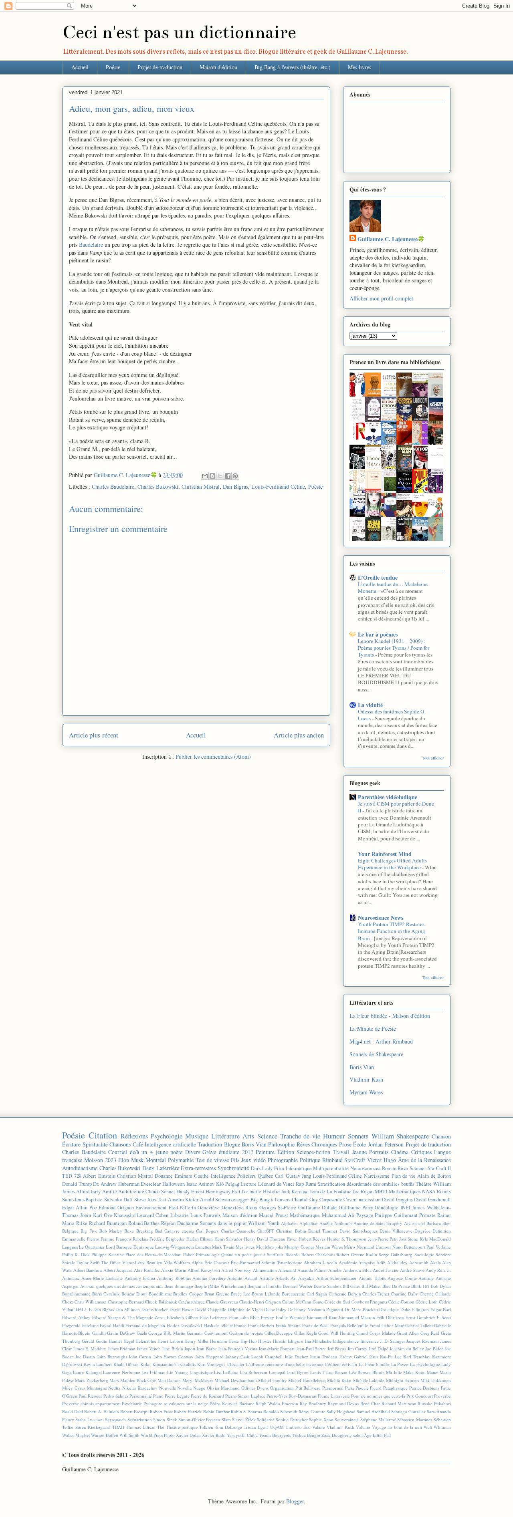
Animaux (70, 1278)
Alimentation (265, 1270)
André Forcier (386, 1270)
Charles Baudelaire (113, 486)
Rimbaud (332, 1160)
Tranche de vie (300, 1135)
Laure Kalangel (87, 1372)
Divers (192, 1152)
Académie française (357, 1262)
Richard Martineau (399, 1403)
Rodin (371, 1254)
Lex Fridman (153, 1372)
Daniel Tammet (322, 1231)
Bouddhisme (160, 1294)
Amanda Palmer (312, 1270)
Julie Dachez (296, 1357)
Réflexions (134, 1135)
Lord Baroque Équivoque (129, 1247)
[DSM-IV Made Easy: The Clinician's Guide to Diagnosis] (406, 443)
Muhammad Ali (338, 1215)
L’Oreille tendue (378, 577)
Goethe (201, 1176)
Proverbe (442, 1396)
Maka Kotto (414, 1372)
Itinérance (369, 1341)
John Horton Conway (173, 1357)
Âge (368, 1435)
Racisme (246, 1403)
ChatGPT (265, 1231)
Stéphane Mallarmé (378, 1419)
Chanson (441, 1136)
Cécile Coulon (401, 1302)
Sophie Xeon (321, 1419)
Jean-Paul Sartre (311, 1349)
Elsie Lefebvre (213, 1317)
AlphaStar (308, 1223)
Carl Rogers (207, 1231)
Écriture (71, 1144)
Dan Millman (127, 1309)
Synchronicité (233, 1168)
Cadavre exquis (179, 1231)
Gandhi (99, 1333)
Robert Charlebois (318, 1254)
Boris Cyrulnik (106, 1294)
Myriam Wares (366, 1092)
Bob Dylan (441, 1286)
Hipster (264, 1341)
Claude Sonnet (160, 1191)
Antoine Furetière (209, 1278)
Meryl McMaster (197, 1380)
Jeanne (359, 1152)
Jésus (373, 1357)
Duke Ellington (414, 1309)
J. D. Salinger (392, 1341)
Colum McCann (296, 1302)
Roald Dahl (72, 1411)
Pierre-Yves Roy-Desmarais (292, 1396)
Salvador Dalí (118, 1199)
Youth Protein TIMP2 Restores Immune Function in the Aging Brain (391, 931)
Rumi (311, 1184)
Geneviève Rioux (239, 1207)
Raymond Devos (343, 1403)
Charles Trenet (375, 1294)
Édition (285, 1152)
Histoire (271, 1191)
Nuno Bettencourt (408, 1247)
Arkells (282, 1278)
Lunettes (203, 1247)
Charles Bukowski (157, 486)
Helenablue (145, 1341)
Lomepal (277, 1372)
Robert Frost (161, 1411)
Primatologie (208, 1254)
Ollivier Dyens (255, 1388)
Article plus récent (93, 734)
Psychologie (166, 1135)
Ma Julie (394, 1372)
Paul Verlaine (438, 1247)
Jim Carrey (357, 1349)
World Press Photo (158, 1435)
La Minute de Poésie (372, 1028)
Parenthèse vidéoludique (387, 797)
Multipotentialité (331, 1168)
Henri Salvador (228, 1239)
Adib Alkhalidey (392, 1262)
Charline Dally (404, 1294)
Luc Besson (336, 1372)
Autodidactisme (79, 1168)
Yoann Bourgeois (275, 1435)
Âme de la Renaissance (424, 1160)
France (240, 1325)
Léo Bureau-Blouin (367, 1372)
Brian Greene (216, 1294)
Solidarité (266, 1419)
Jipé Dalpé (378, 1349)
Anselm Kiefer (183, 1199)
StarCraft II (439, 1168)
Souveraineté (347, 1419)
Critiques (421, 1152)
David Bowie (182, 1309)
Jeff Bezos (336, 1349)
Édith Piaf (382, 1435)
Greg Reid (430, 1333)
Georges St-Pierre (277, 1207)
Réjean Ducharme (179, 1223)
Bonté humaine (76, 1294)
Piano (158, 1396)
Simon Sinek (165, 1419)
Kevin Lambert (98, 1364)
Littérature (225, 1135)
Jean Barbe (206, 1349)
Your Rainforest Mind (385, 854)
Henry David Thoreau (264, 1239)
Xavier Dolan (188, 1435)
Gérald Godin (94, 1341)
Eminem (183, 1176)
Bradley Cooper (188, 1294)
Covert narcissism (362, 1199)
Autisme (426, 1278)
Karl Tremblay (416, 1357)
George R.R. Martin (166, 1333)
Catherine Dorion (345, 1294)
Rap (300, 1184)
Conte (318, 1302)
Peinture (265, 1152)
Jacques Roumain (422, 1341)
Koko (145, 1364)
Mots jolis (274, 1247)
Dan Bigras (235, 486)
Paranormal (332, 1388)
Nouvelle (167, 1388)
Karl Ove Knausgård (114, 1215)
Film (279, 1168)
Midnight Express (402, 1380)
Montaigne (97, 1388)
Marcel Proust (273, 1215)
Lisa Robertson (253, 1372)
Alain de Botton (434, 1176)
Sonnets (358, 1135)
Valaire (318, 1427)
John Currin (140, 1357)
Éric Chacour (216, 1262)
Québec (265, 1176)
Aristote (266, 1278)
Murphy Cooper (299, 1247)
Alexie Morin (173, 1270)
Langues (70, 1247)
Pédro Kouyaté (224, 1403)
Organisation (282, 1388)
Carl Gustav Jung (293, 1176)
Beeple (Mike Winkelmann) (220, 1286)
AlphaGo (289, 1223)
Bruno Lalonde (266, 1294)
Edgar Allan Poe (79, 1207)
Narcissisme (377, 1176)
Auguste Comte (402, 1278)
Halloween (173, 1184)
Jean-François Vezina (237, 1349)
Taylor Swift (88, 1262)
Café (138, 1144)
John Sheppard (209, 1357)
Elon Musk (130, 1160)
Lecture (248, 1184)
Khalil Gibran (126, 1364)
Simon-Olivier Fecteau (199, 1419)
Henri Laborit (170, 1341)
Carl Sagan (317, 1294)
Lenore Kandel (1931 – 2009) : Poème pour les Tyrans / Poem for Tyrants (393, 648)
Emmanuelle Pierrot (80, 1239)
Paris (349, 1388)
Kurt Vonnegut (211, 1364)
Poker (188, 1254)
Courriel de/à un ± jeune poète (145, 1152)
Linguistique (201, 1372)
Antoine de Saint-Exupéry (378, 1223)
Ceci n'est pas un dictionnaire (179, 32)
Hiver (292, 1239)
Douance (164, 1176)
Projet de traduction (159, 67)
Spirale (68, 1262)
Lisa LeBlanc (226, 1372)
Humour (334, 1135)
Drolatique (389, 1309)
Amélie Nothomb (335, 1223)
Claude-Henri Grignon (260, 1302)
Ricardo (292, 1254)
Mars (114, 1380)
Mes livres (359, 67)
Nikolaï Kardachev (140, 1388)
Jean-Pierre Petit (383, 1239)
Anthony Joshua (140, 1278)
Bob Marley (110, 1231)
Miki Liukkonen (435, 1380)
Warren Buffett (104, 1435)
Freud (375, 1325)
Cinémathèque (191, 1302)
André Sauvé (412, 1270)
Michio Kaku (339, 1380)
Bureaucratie (293, 1294)
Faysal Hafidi (112, 1325)
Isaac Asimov (200, 1184)
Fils (235, 1160)
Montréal (155, 1160)
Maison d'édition (218, 67)
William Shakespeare (400, 1135)
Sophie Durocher (291, 1419)
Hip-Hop (248, 1341)
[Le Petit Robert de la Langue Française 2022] (359, 438)
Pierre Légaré (177, 1396)
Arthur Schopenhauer (336, 1278)
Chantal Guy (305, 1199)
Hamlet (115, 1341)
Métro (349, 1247)
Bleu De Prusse (396, 1286)
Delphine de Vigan (245, 1309)
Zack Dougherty (336, 1435)
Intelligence (223, 1176)
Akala (435, 1262)
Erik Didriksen (390, 1317)
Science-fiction (313, 1152)
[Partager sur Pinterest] (235, 476)
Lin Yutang (177, 1372)
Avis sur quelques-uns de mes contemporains (121, 1286)
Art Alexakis (303, 1278)
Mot (260, 1247)
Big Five (89, 1231)
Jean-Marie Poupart (277, 1349)
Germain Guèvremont (207, 1333)
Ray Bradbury (313, 1403)
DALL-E (84, 1309)
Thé (160, 1427)
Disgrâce (422, 1231)
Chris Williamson (91, 1302)
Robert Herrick (188, 1411)
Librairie (179, 1215)
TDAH (118, 1427)
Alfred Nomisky (236, 1270)
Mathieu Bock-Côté (138, 1380)
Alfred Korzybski (204, 1270)
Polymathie (181, 1160)
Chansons (120, 1144)
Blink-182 (420, 1286)
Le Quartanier (92, 1247)
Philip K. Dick (76, 1254)
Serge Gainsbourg (395, 1254)
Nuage (199, 1388)
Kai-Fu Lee (390, 1357)
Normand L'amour (374, 1247)
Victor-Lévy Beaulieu (142, 1262)
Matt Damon (169, 1380)
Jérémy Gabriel (353, 1357)
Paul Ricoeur (90, 1396)
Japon (189, 1349)
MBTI (381, 1191)
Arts (248, 1135)
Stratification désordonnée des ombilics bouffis (366, 1184)
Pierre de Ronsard (207, 1396)
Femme (107, 1239)
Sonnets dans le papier (223, 1223)
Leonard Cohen (152, 1215)
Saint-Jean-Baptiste (82, 1199)
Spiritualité (95, 1144)
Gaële (142, 1333)
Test (162, 1199)
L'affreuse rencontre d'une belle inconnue (284, 1364)
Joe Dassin (85, 1357)
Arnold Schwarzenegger (224, 1199)
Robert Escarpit (134, 1411)
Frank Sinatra (288, 1325)
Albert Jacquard (118, 1270)
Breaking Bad (149, 1231)
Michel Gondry (272, 1380)
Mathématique (305, 1215)
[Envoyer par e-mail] (205, 476)
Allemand (287, 1270)
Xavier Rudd (214, 1435)
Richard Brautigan (108, 1223)
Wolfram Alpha (188, 1262)
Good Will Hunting (336, 1333)
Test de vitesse (212, 1160)
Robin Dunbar (216, 1411)
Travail (341, 1152)
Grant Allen (408, 1333)
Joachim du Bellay (407, 1349)
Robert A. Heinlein (101, 1411)
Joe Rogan (363, 1191)
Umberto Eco (298, 1427)
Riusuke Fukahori (434, 1403)
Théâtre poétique (182, 1427)
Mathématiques (405, 1191)
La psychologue (425, 1364)
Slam (226, 1419)
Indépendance (346, 1341)
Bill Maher (371, 1286)
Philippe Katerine (107, 1254)
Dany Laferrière (160, 1168)
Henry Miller (196, 1341)
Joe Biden (434, 1349)
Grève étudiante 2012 (227, 1152)
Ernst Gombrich (421, 1317)
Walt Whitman (437, 1427)
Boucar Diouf (134, 1294)
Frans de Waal (315, 1325)
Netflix (114, 1388)
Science (267, 1135)
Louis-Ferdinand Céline (278, 486)
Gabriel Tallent (419, 1325)
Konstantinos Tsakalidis (174, 1364)
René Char (370, 1403)
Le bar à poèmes (378, 634)
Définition (441, 1231)
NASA (429, 1191)
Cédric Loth (427, 1302)
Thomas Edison (140, 1427)
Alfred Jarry (88, 1191)
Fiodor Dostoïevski (184, 1325)
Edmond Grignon (116, 1207)
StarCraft (354, 1160)
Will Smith (129, 1435)
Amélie (334, 1270)
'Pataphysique (289, 1262)
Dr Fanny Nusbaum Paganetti (315, 1309)
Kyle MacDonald (435, 1239)
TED (67, 1176)
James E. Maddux (89, 1349)
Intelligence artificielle (170, 1144)
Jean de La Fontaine (330, 1191)
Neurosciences (365, 1168)
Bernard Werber (298, 1286)
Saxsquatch (115, 1419)
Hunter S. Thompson (346, 1239)
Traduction (210, 1144)
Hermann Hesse (224, 1341)
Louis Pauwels (205, 1215)
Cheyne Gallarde (435, 1294)
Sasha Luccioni (89, 1419)
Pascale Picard (368, 1388)
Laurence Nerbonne (121, 1372)
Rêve (403, 1168)
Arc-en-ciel (414, 1223)
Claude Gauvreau (222, 1302)
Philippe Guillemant (396, 1215)
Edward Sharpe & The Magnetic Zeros (129, 1317)
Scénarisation (139, 1419)
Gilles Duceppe (279, 1333)
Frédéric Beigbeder (167, 1239)
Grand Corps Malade (375, 1333)
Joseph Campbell (267, 1357)
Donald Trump (77, 1184)
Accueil (80, 67)
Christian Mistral (201, 486)
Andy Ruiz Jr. (438, 1270)
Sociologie (424, 1254)
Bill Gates (351, 1286)
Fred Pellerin (182, 1207)
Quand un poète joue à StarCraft (252, 1254)
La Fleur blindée (374, 1364)
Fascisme (90, 1325)
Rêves (303, 1144)
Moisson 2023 (100, 1160)
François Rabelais (132, 1239)
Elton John (238, 1317)
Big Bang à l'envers (270, 1199)
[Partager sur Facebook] (228, 476)
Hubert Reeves (312, 1239)
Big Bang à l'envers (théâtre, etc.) (292, 67)
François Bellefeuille (349, 1325)
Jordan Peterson (386, 1144)
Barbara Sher (438, 1223)
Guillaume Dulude (317, 1207)
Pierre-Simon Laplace (245, 1396)
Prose (345, 1144)
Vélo (168, 1262)
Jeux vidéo (253, 1160)
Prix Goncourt (419, 1396)
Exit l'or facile (246, 1191)
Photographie (283, 1160)
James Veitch (148, 1349)
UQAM (277, 1427)
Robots (444, 1191)
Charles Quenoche (238, 1231)
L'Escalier (235, 1364)
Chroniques (324, 1144)
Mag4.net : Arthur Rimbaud (381, 1041)
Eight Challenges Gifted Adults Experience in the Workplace (392, 864)
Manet (432, 1372)
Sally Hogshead (341, 1411)
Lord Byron (298, 1372)
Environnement (151, 1207)
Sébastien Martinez (414, 1419)
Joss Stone (408, 1239)
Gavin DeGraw (121, 1333)
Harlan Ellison (199, 1239)
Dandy (183, 1191)
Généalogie (386, 1207)
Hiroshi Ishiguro (288, 1341)
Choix (67, 1302)
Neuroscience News (380, 917)
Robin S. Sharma (246, 1411)
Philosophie (281, 1144)
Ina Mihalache (318, 1341)
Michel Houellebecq (306, 1380)
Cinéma (399, 1152)
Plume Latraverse (334, 1396)
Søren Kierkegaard (93, 1427)
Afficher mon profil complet (381, 298)
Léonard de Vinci (276, 1184)
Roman (389, 1168)
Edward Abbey (76, 1317)
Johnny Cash (237, 1357)
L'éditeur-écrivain (341, 1364)
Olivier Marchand (223, 1388)
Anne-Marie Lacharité (102, 1278)
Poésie (113, 67)
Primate (427, 1215)
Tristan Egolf (256, 1427)
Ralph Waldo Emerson (277, 1403)
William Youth (263, 1223)
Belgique (70, 1231)
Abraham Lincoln (320, 1262)
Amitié (109, 1191)
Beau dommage (178, 1286)
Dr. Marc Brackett (361, 1309)
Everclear (151, 1184)
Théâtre (424, 1184)
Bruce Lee (240, 1294)
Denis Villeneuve (396, 1231)
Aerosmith (418, 1262)
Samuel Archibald (373, 1411)
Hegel (128, 1341)
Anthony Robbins (174, 1278)
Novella (184, 1388)
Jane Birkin (172, 1349)
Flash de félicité (218, 1325)
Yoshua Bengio (306, 1435)
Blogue (232, 1144)
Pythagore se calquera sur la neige (175, 1403)
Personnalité (140, 1396)
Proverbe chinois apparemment (91, 1403)
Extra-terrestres (198, 1168)
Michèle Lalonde (368, 1380)
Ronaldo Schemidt (280, 1411)
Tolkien (206, 1427)
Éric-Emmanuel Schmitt (253, 1262)
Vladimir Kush (366, 1079)
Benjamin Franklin (264, 1286)
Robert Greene (350, 1254)
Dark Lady (262, 1168)
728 (77, 1176)
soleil (358, 1435)
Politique (310, 1160)
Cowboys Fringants (369, 1302)
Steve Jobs (145, 1199)
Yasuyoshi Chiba (242, 1435)
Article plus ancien (299, 734)
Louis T (317, 1372)
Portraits (378, 1152)
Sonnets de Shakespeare (376, 1054)
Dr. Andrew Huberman (116, 1184)
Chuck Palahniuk (161, 1302)
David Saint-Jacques (358, 1231)
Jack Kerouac (295, 1191)
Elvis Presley (262, 1317)
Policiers (246, 1176)
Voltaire (363, 1427)
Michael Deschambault (235, 1380)
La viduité (370, 705)
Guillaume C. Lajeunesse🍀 (390, 239)
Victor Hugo (381, 1160)
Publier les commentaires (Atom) (213, 756)
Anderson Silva (357, 1270)
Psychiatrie (132, 1403)
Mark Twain (223, 1247)
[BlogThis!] (212, 476)
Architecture (131, 1191)
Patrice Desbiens (424, 1388)
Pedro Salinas (115, 1396)
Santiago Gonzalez (408, 1411)
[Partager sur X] (220, 476)
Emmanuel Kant (322, 1317)
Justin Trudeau (323, 1357)
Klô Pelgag (227, 1184)
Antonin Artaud (242, 1278)
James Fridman (121, 1349)
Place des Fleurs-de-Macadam (153, 1254)
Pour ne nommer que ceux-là (378, 1396)
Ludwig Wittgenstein (174, 1247)
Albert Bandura (87, 1270)
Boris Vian (361, 1067)
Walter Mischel (76, 1435)
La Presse (400, 1364)
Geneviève (209, 1207)
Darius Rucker (154, 1309)
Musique (196, 1135)
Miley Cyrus (73, 1388)
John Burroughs (112, 1357)
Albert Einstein (99, 1176)
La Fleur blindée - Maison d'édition (389, 1015)
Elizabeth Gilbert (182, 1317)
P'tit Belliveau (308, 1388)
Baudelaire (91, 244)
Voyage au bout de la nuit (397, 1427)
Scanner (418, 1168)
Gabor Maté (393, 1325)
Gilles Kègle (305, 1333)
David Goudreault (432, 1199)
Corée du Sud (337, 1302)
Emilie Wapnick (291, 1317)
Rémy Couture (312, 1411)
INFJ (405, 1207)
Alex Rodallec (147, 1270)
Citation (103, 1135)
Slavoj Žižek (243, 1419)
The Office (111, 1262)
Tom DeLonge (228, 1427)
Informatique (299, 1168)
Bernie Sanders (327, 1286)
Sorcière (443, 1254)
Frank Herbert (261, 1325)
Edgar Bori (440, 1309)
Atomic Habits (372, 1278)
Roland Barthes (144, 1223)
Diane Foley (275, 1309)
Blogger (295, 1501)
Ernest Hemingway (210, 1191)
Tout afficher (433, 758)
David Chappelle (210, 1309)
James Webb (425, 1207)
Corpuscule (330, 1199)
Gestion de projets (246, 1333)
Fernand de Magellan (145, 1325)
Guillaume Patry (356, 1207)
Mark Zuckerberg (91, 1380)
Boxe (129, 1231)
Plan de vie (404, 1176)
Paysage (364, 1215)
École (359, 1144)
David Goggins (397, 1199)
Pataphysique (395, 1388)
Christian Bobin (291, 1231)
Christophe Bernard (126, 1302)
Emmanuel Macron (357, 1317)
